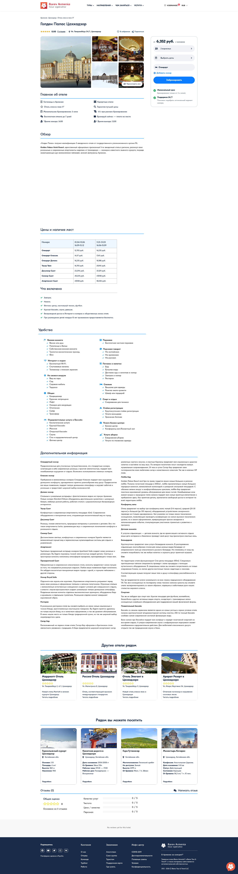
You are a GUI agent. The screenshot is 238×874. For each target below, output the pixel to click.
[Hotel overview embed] (92, 193)
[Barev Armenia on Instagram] (60, 850)
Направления (104, 5)
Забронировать (174, 80)
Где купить (110, 867)
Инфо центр (138, 845)
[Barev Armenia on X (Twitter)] (54, 850)
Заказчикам (112, 845)
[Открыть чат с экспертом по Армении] (231, 867)
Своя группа (111, 856)
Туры (90, 5)
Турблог (84, 863)
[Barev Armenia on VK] (66, 850)
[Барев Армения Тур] (55, 5)
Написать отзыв (187, 790)
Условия (135, 863)
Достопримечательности (142, 856)
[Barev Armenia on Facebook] (42, 850)
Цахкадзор (52, 18)
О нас (83, 852)
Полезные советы (139, 859)
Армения (43, 18)
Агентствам (111, 852)
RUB (183, 5)
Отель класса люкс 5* (66, 18)
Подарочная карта (114, 863)
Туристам (110, 859)
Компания (86, 845)
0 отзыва (61, 31)
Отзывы (84, 856)
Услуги (138, 5)
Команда (85, 859)
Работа (84, 867)
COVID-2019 (136, 852)
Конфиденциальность (141, 867)
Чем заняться (122, 5)
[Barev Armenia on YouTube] (48, 850)
